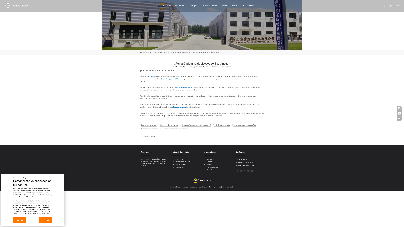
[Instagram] (251, 170)
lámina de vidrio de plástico (150, 129)
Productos (210, 161)
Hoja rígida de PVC (181, 164)
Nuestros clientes (211, 6)
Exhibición (235, 6)
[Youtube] (248, 170)
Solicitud (209, 164)
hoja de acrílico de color (149, 125)
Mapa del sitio (202, 187)
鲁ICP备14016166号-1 (227, 187)
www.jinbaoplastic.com (224, 67)
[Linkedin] (241, 170)
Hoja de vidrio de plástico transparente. (176, 129)
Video (224, 6)
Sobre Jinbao (194, 6)
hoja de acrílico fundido (222, 125)
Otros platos (179, 167)
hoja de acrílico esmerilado (169, 125)
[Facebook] (237, 170)
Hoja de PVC (179, 6)
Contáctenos (248, 6)
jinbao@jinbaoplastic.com (244, 162)
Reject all (19, 220)
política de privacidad (214, 187)
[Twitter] (244, 170)
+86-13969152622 (249, 165)
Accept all (45, 220)
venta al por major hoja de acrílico (245, 125)
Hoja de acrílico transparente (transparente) (196, 125)
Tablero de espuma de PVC (183, 161)
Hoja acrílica (165, 6)
